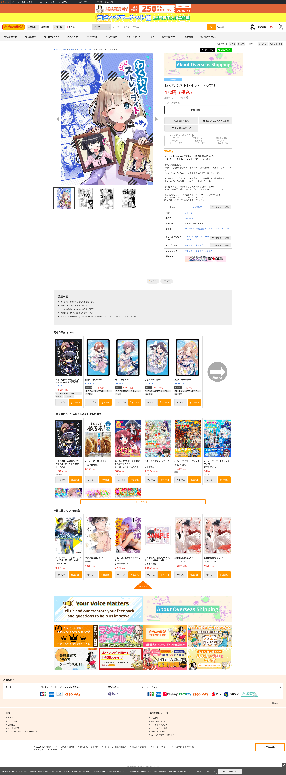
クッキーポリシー (160, 746)
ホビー (151, 36)
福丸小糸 (148, 394)
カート (77, 402)
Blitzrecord (89, 383)
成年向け (45, 27)
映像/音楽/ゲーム (169, 36)
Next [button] (157, 119)
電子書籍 (189, 36)
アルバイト (109, 2)
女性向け (72, 27)
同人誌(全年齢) (11, 36)
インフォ (15, 2)
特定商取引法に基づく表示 (184, 746)
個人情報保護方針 (139, 746)
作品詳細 (75, 479)
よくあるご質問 (81, 2)
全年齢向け (33, 27)
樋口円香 (89, 394)
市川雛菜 (178, 394)
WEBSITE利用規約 (43, 746)
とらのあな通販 (60, 49)
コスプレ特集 (111, 36)
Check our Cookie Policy (205, 771)
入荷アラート (222, 207)
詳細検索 (220, 27)
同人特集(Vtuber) (52, 36)
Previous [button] (58, 119)
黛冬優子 (59, 396)
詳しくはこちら (277, 703)
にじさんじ (263, 44)
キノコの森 (60, 385)
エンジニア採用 (96, 2)
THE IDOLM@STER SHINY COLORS (69, 393)
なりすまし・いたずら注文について (50, 749)
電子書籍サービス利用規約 (115, 746)
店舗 (23, 2)
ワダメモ (241, 44)
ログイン (271, 27)
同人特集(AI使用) (208, 36)
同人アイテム (73, 36)
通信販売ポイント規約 (89, 746)
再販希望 (195, 110)
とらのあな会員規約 (66, 746)
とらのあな (5, 2)
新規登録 (262, 27)
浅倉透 (118, 394)
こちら (81, 301)
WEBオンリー (67, 2)
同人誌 (71, 49)
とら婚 (29, 2)
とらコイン (55, 2)
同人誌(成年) (31, 36)
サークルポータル (42, 2)
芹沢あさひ (69, 396)
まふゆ (232, 44)
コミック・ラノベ (132, 36)
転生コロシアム (276, 44)
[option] (107, 119)
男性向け (60, 27)
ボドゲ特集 (92, 36)
